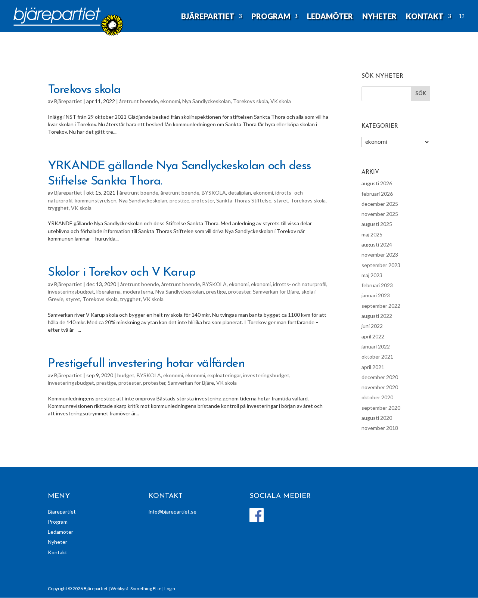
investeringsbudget (71, 291)
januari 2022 (375, 346)
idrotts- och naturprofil (299, 284)
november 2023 (379, 254)
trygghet (58, 208)
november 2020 (379, 387)
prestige (179, 200)
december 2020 (379, 377)
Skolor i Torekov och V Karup (122, 272)
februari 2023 (377, 285)
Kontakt (425, 17)
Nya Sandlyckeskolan (206, 101)
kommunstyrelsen (96, 200)
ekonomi (170, 101)
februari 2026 (377, 193)
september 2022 (380, 306)
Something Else (145, 588)
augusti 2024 (376, 244)
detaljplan (239, 192)
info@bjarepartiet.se (172, 511)
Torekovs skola (84, 90)
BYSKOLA (214, 192)
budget (125, 375)
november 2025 (379, 214)
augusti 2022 (376, 316)
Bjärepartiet (208, 17)
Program (270, 17)
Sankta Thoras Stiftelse (243, 200)
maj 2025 (371, 234)
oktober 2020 (377, 397)
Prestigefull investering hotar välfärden (146, 363)
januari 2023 (375, 295)
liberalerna (108, 291)
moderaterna (138, 291)
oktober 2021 (377, 356)
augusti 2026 (376, 183)
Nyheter (379, 17)
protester (203, 200)
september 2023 (380, 265)
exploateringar (224, 375)
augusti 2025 (376, 224)
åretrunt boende (138, 101)
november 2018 (379, 428)
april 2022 (372, 336)
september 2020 (380, 408)
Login (169, 588)
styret (281, 200)
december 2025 (379, 204)
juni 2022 (372, 326)
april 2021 (372, 367)
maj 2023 (371, 275)
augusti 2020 (376, 418)
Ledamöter (330, 17)
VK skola (280, 101)
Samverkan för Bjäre (276, 291)
